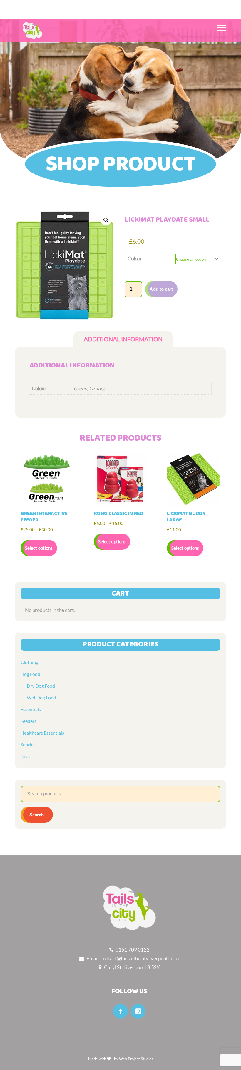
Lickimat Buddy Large (186, 517)
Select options (39, 548)
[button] (106, 220)
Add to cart (161, 289)
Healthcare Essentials (42, 732)
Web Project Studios (136, 1058)
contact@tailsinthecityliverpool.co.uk (140, 958)
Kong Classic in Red (118, 514)
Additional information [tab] (123, 338)
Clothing (29, 662)
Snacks (27, 744)
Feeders (28, 721)
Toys (25, 756)
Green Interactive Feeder (44, 517)
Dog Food (30, 674)
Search (36, 814)
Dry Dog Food (41, 685)
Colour (135, 258)
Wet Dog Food (41, 697)
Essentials (31, 709)
